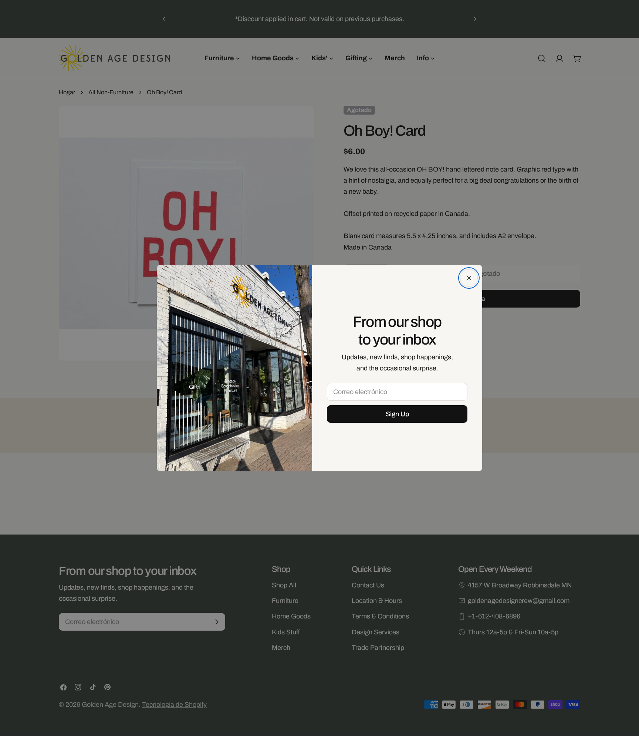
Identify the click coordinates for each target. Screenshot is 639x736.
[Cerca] (469, 278)
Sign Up (397, 414)
